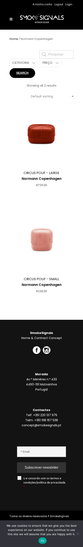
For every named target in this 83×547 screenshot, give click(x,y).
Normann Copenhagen (42, 178)
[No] (78, 534)
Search (22, 73)
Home (14, 39)
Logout (58, 4)
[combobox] (52, 96)
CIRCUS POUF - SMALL (41, 279)
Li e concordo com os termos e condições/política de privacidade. (44, 482)
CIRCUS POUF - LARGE (41, 172)
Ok (42, 540)
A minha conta (42, 4)
